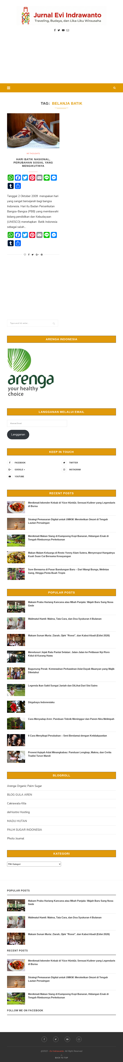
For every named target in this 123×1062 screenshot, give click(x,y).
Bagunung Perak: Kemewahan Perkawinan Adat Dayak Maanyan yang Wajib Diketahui (71, 671)
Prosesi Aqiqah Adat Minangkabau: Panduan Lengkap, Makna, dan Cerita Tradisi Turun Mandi (69, 754)
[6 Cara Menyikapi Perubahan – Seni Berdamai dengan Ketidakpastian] (16, 740)
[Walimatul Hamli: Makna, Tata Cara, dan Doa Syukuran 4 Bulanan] (16, 623)
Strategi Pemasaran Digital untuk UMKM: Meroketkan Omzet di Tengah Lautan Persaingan (68, 521)
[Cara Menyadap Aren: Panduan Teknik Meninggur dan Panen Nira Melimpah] (16, 723)
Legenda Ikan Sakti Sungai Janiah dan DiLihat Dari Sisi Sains (63, 685)
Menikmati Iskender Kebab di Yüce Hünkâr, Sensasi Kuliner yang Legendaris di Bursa (71, 504)
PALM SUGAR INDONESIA (24, 830)
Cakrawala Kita (16, 803)
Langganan (18, 434)
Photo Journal (15, 838)
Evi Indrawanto (57, 1051)
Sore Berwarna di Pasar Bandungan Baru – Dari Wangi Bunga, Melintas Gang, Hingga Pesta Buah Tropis (68, 571)
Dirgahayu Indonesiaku (41, 702)
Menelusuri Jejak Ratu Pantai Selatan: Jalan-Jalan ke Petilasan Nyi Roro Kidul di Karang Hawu (69, 654)
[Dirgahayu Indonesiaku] (16, 707)
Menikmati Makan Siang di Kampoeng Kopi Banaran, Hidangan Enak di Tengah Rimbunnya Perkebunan (68, 538)
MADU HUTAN (17, 821)
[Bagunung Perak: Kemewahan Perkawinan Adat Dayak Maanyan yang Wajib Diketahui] (16, 673)
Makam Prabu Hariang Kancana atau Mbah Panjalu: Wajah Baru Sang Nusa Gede (70, 604)
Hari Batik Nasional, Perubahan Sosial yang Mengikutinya (33, 162)
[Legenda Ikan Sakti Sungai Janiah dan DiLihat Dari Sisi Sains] (16, 690)
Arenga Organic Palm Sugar (24, 786)
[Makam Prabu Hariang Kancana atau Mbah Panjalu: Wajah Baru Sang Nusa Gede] (16, 607)
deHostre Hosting (18, 812)
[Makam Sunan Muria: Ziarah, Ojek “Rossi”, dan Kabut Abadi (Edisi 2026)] (16, 640)
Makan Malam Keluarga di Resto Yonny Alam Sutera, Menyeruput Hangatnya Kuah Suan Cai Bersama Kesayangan (71, 554)
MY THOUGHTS (33, 154)
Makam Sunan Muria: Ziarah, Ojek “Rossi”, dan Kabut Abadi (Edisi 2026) (69, 635)
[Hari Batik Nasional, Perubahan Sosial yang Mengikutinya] (33, 130)
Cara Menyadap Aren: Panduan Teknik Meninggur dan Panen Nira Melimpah (71, 719)
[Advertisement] (61, 61)
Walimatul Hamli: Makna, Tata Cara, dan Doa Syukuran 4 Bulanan (65, 619)
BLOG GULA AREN (19, 795)
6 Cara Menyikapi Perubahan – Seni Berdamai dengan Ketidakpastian (67, 735)
